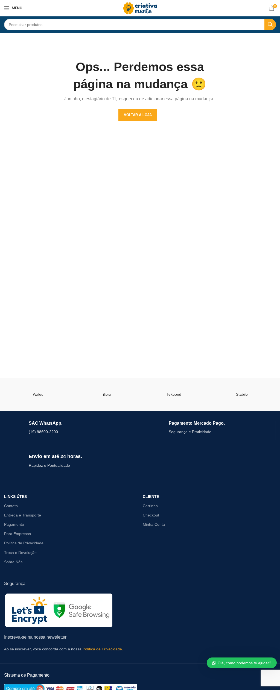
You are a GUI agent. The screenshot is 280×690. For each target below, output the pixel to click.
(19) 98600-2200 (43, 432)
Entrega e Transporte (22, 515)
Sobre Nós (13, 562)
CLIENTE (151, 496)
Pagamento (14, 524)
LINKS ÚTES (15, 496)
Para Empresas (17, 534)
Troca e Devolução (20, 552)
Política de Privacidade (23, 543)
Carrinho (150, 506)
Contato (11, 506)
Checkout (151, 515)
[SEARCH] (270, 24)
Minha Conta (154, 524)
